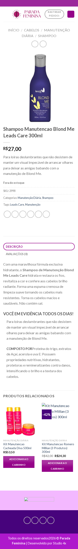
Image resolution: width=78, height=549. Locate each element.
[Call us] (43, 520)
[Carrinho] (70, 14)
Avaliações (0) (17, 254)
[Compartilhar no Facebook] (15, 214)
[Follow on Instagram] (35, 520)
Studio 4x (59, 543)
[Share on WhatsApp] (7, 214)
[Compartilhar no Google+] (46, 214)
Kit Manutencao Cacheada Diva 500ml (17, 446)
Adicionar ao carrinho (18, 462)
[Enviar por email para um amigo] (30, 214)
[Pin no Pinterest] (38, 214)
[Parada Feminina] (26, 14)
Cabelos (31, 30)
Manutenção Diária (29, 197)
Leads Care (17, 204)
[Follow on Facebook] (27, 520)
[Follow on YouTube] (50, 520)
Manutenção (32, 204)
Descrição (14, 246)
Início (13, 30)
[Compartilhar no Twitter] (22, 214)
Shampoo (47, 36)
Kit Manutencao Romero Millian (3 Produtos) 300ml (58, 448)
